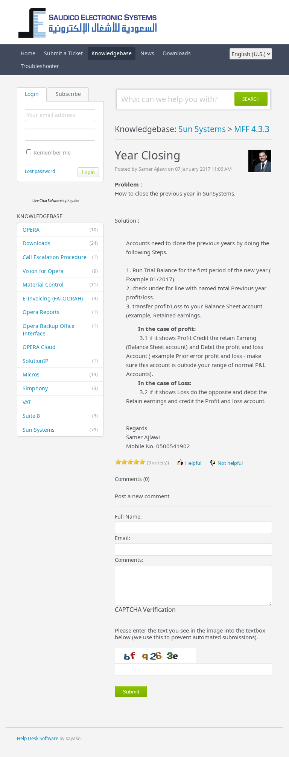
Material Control (60, 284)
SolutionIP (60, 360)
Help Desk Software (37, 738)
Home (28, 53)
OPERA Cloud (39, 346)
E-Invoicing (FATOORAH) (60, 298)
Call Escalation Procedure (60, 257)
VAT (27, 402)
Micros (60, 374)
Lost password (40, 171)
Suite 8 (60, 415)
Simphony (60, 388)
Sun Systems (60, 429)
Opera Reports (60, 312)
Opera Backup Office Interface (60, 329)
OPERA (60, 229)
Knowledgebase (111, 53)
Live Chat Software (47, 200)
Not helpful (229, 463)
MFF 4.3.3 (251, 129)
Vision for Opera (60, 271)
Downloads (177, 53)
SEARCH (251, 99)
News (147, 53)
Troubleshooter (40, 66)
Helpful (192, 463)
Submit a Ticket (63, 53)
